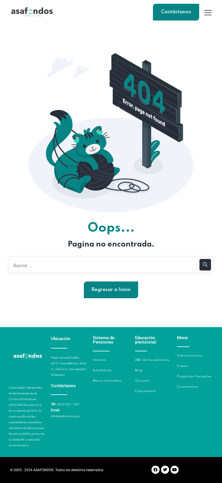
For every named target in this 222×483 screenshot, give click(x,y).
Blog (138, 370)
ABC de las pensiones (152, 360)
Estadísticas (102, 370)
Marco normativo (107, 381)
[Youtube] (175, 470)
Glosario (142, 381)
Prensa (182, 366)
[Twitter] (165, 470)
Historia (99, 360)
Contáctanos (176, 12)
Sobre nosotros (189, 355)
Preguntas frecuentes (194, 376)
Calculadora (145, 391)
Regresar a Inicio (111, 289)
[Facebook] (155, 470)
